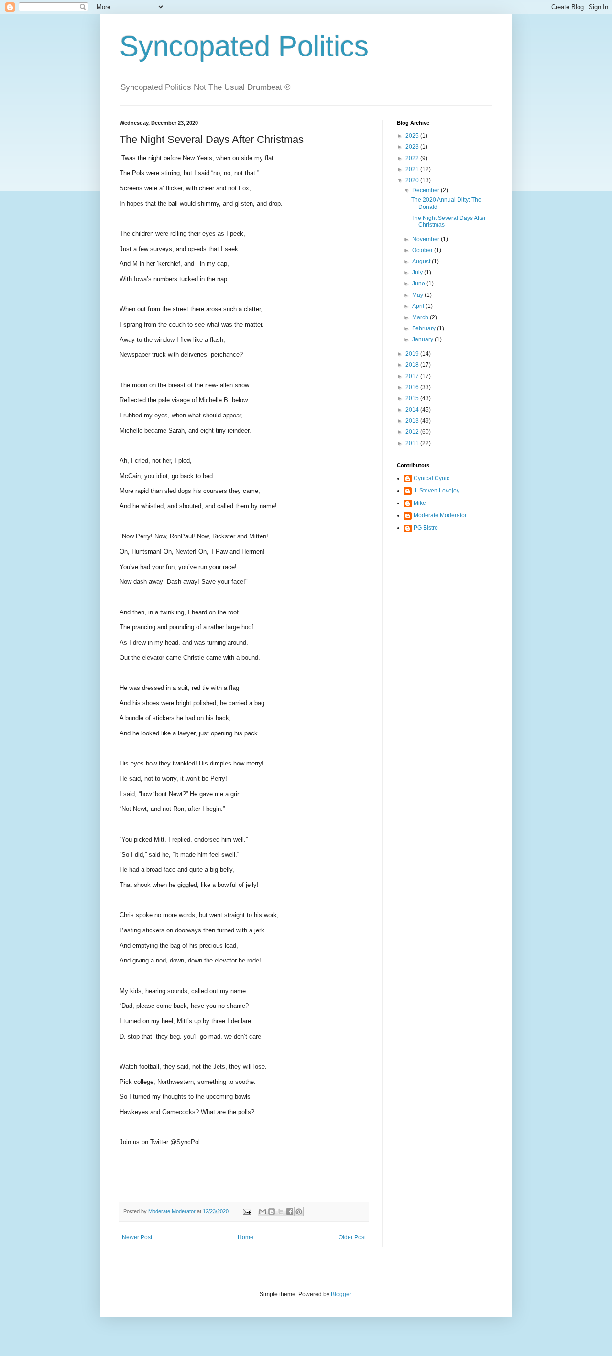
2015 (412, 398)
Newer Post (137, 1237)
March (421, 317)
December (426, 190)
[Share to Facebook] (290, 1211)
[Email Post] (246, 1211)
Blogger (341, 1294)
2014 (412, 409)
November (426, 239)
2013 (412, 420)
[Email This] (262, 1211)
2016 (412, 387)
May (418, 295)
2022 (412, 158)
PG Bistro (426, 528)
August (422, 261)
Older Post (352, 1237)
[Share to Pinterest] (299, 1211)
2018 (412, 364)
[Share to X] (280, 1211)
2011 (412, 443)
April (419, 306)
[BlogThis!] (271, 1211)
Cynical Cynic (431, 478)
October (423, 250)
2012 (412, 431)
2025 (412, 135)
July (418, 272)
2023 (412, 146)
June (419, 283)
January (423, 339)
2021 (412, 169)
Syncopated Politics (244, 46)
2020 (412, 180)
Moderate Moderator (440, 515)
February (424, 328)
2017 (412, 376)
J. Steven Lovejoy (436, 490)
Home (245, 1237)
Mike (420, 503)
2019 (412, 353)
